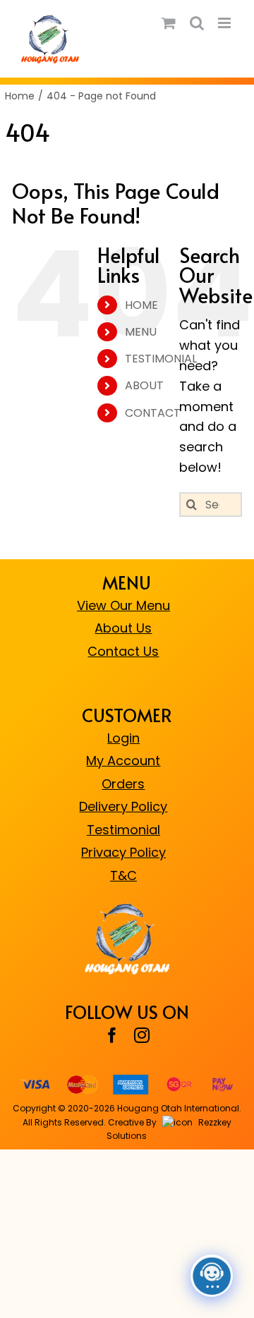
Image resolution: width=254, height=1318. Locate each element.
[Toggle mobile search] (197, 23)
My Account (123, 760)
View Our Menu (123, 605)
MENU (141, 332)
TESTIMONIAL (161, 358)
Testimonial (123, 829)
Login (123, 738)
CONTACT (153, 413)
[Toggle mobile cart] (169, 23)
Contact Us (123, 651)
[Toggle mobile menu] (225, 23)
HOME (141, 305)
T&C (123, 875)
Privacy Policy (123, 852)
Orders (123, 784)
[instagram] (142, 1035)
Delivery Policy (123, 806)
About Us (123, 628)
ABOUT (144, 385)
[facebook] (112, 1035)
